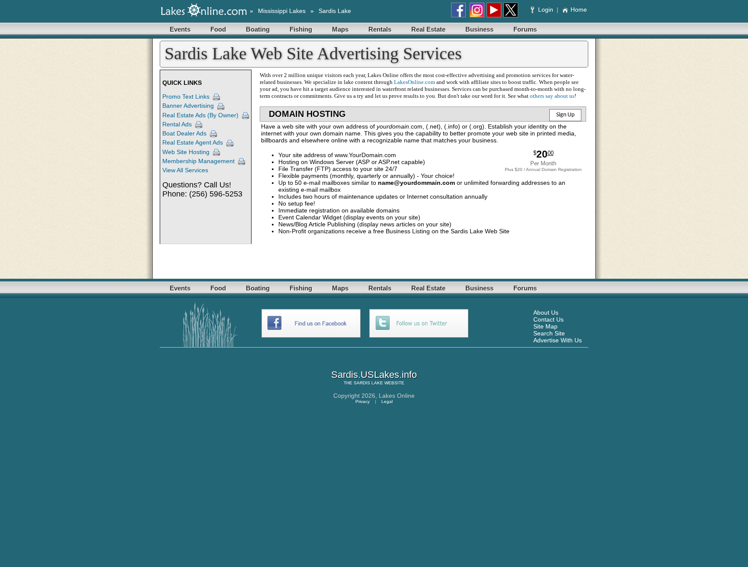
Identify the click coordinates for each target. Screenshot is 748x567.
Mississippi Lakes (282, 10)
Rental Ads (177, 124)
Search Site (549, 333)
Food (218, 29)
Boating (258, 29)
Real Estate (428, 29)
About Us (545, 312)
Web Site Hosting (186, 151)
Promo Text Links (186, 96)
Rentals (379, 29)
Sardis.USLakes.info (374, 374)
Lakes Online (397, 395)
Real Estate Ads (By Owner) (200, 115)
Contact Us (548, 319)
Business (479, 29)
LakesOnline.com (414, 82)
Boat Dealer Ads (184, 133)
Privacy (362, 401)
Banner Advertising (188, 105)
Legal (387, 401)
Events (180, 29)
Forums (525, 29)
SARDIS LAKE (368, 382)
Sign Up (565, 115)
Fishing (301, 29)
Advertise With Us (557, 340)
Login (545, 9)
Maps (340, 29)
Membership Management (198, 161)
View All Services (185, 170)
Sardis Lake (335, 10)
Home (579, 9)
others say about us (552, 96)
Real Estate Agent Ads (192, 142)
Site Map (545, 326)
